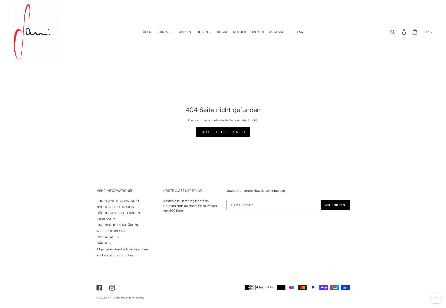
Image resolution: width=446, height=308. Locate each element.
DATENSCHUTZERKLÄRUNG (118, 225)
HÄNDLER (104, 243)
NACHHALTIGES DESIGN (115, 207)
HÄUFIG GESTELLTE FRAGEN (118, 213)
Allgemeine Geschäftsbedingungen (122, 249)
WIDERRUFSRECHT (111, 231)
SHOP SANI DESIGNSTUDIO (117, 201)
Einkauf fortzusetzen (219, 132)
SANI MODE (113, 297)
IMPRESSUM (105, 219)
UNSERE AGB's (107, 237)
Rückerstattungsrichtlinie (114, 255)
